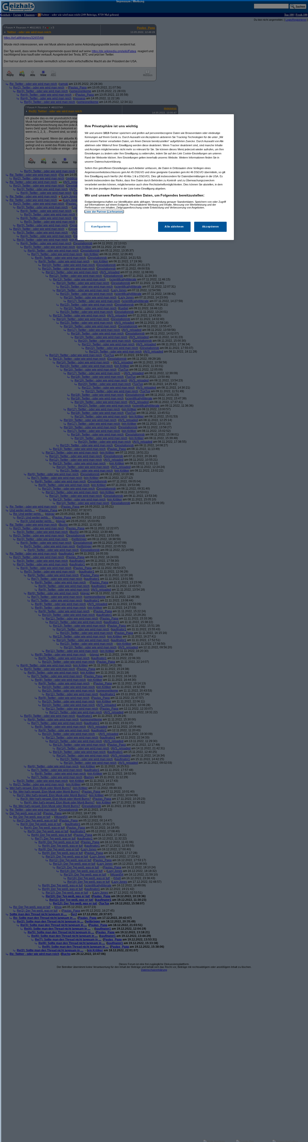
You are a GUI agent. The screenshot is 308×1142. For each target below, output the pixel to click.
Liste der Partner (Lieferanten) (104, 211)
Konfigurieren (100, 226)
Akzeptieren (210, 226)
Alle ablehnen (174, 226)
